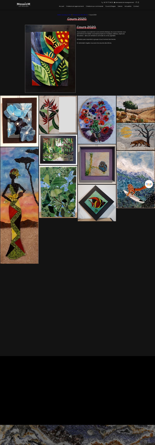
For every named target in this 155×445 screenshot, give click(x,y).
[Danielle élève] (19, 121)
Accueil (61, 6)
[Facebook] (136, 2)
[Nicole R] (97, 120)
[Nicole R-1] (136, 109)
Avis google (149, 184)
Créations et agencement (75, 6)
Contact (136, 6)
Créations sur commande (94, 6)
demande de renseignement (125, 2)
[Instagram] (138, 2)
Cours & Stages (110, 6)
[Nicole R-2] (136, 136)
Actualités (128, 6)
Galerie (120, 6)
